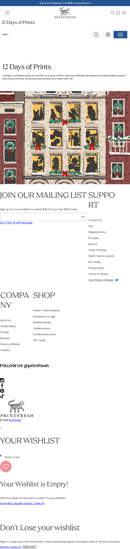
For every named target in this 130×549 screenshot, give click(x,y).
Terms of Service (98, 274)
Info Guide (94, 262)
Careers (5, 350)
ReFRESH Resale (42, 322)
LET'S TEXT (6, 222)
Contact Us (95, 220)
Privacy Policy (96, 268)
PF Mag (4, 332)
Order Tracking (97, 250)
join (83, 216)
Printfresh (15, 420)
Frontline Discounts (44, 334)
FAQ (90, 226)
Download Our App (44, 316)
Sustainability (8, 326)
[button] (7, 13)
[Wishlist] (118, 13)
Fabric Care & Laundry (101, 256)
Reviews (5, 338)
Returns (92, 244)
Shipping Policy (97, 232)
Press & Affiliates (10, 344)
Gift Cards (39, 340)
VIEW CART (29, 547)
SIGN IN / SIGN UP (34, 503)
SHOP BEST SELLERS (11, 503)
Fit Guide (93, 238)
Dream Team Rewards (46, 310)
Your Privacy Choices (100, 280)
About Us (5, 320)
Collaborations (41, 328)
